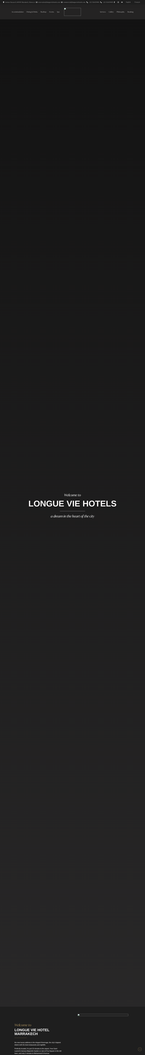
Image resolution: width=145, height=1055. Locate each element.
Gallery (111, 12)
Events (51, 12)
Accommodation (18, 12)
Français (137, 2)
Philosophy (121, 12)
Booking (130, 12)
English (128, 2)
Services (103, 12)
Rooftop (43, 12)
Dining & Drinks (32, 12)
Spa (58, 12)
